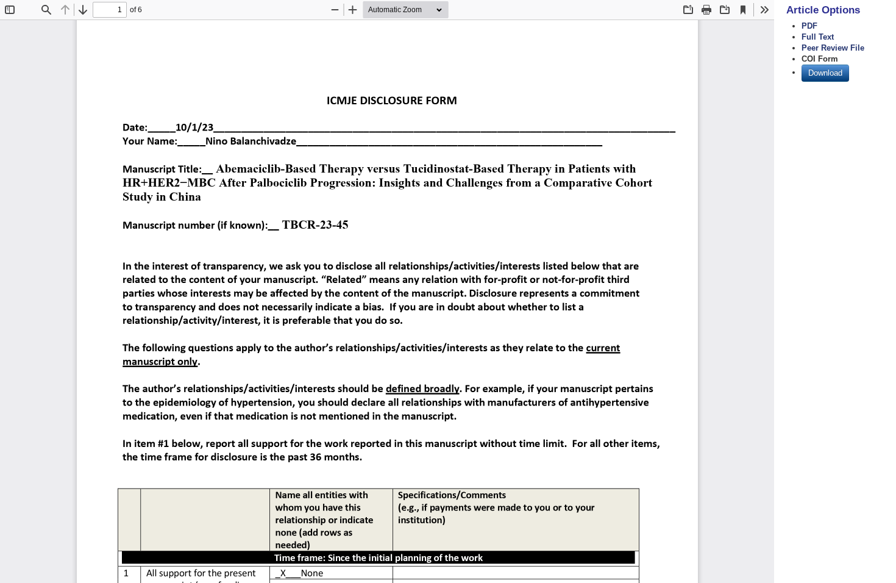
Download (825, 72)
